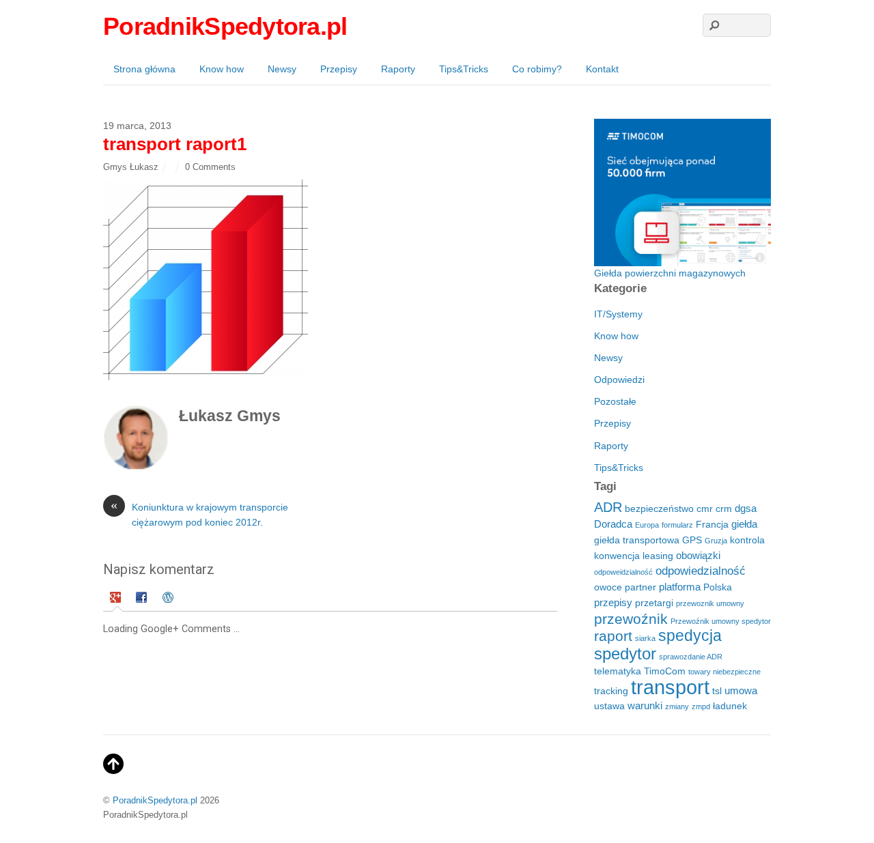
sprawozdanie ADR (690, 657)
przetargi (654, 603)
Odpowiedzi (619, 379)
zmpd (701, 706)
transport (670, 687)
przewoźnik (631, 619)
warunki (645, 705)
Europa (647, 525)
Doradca (613, 524)
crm (724, 509)
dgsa (746, 508)
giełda (744, 524)
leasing (658, 556)
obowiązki (698, 555)
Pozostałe (615, 401)
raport (613, 636)
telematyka (617, 671)
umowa (740, 690)
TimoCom (665, 671)
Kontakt (602, 68)
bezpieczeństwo (659, 509)
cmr (704, 509)
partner (640, 587)
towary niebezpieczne (724, 672)
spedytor (625, 653)
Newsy (282, 68)
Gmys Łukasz (130, 167)
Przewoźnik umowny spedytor (721, 621)
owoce (608, 587)
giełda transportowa (636, 540)
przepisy (613, 602)
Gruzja (716, 541)
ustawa (609, 706)
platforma (680, 586)
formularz (677, 525)
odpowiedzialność (701, 571)
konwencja (617, 556)
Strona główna (144, 68)
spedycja (690, 635)
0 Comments (210, 167)
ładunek (730, 706)
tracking (611, 691)
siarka (645, 638)
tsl (717, 691)
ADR (608, 507)
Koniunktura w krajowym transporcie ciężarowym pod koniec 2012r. (199, 514)
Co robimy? (537, 68)
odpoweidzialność (623, 572)
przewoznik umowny (710, 603)
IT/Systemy (618, 314)
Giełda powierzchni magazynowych (670, 273)
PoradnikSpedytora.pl (155, 800)
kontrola (747, 540)
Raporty (398, 68)
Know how (221, 68)
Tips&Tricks (463, 68)
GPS (692, 540)
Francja (712, 524)
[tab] (117, 599)
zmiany (677, 706)
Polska (717, 587)
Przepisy (338, 68)
